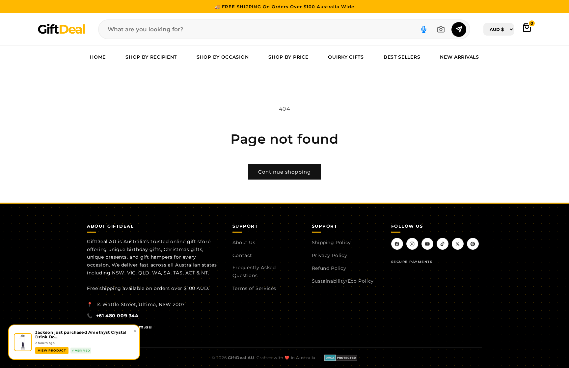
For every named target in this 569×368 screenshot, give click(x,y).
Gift (61, 29)
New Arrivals (459, 57)
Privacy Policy (329, 255)
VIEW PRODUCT (52, 350)
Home (98, 57)
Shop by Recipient (151, 57)
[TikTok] (442, 244)
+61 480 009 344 (117, 315)
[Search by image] (441, 29)
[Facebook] (397, 244)
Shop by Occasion (223, 57)
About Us (244, 242)
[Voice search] (423, 29)
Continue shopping (284, 172)
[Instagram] (412, 244)
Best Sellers (402, 57)
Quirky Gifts (346, 57)
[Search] (458, 29)
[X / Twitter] (458, 244)
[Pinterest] (473, 244)
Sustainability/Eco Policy (343, 281)
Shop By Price (288, 57)
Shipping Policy (331, 242)
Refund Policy (329, 268)
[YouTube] (427, 244)
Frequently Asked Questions (254, 271)
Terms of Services (254, 288)
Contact (242, 255)
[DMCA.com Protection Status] (340, 357)
